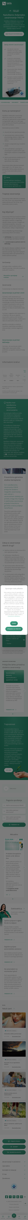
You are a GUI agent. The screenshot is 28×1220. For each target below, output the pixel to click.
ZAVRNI (14, 623)
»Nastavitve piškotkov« (14, 616)
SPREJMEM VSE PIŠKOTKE (14, 629)
